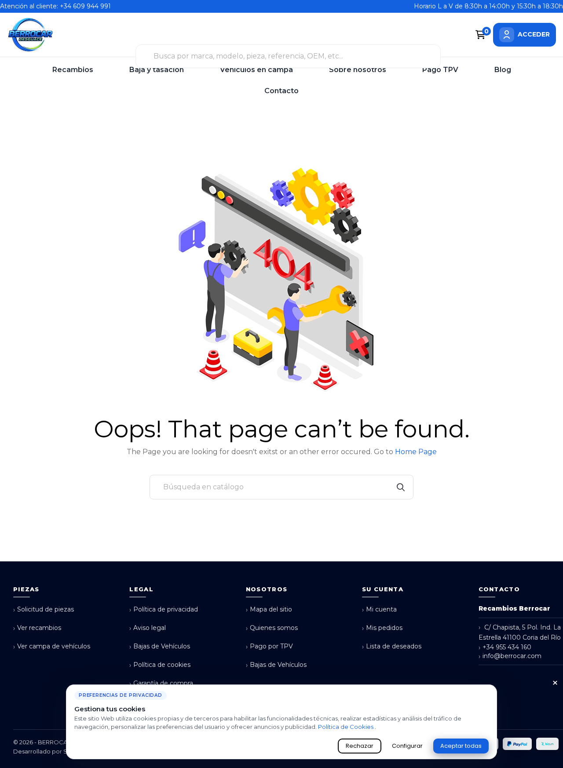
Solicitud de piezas (43, 609)
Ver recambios (37, 628)
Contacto (281, 91)
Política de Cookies (346, 726)
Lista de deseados (391, 646)
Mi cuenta (379, 609)
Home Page (416, 452)
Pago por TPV (269, 646)
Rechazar (359, 746)
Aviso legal (147, 628)
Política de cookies (159, 665)
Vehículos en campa (256, 70)
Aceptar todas (461, 746)
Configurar (407, 746)
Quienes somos (272, 628)
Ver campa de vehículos (51, 646)
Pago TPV (440, 70)
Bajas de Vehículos (159, 646)
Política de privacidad (163, 609)
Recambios (72, 70)
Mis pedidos (382, 628)
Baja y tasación (156, 70)
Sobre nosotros (357, 70)
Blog (502, 70)
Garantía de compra (161, 683)
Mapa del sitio (269, 609)
